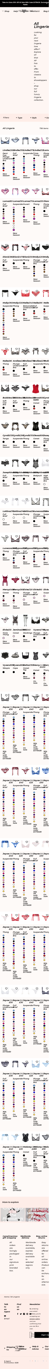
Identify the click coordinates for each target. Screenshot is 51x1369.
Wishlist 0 (34, 11)
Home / (7, 1297)
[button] (24, 11)
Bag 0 (46, 11)
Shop (7, 11)
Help (15, 11)
